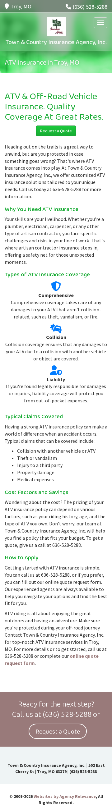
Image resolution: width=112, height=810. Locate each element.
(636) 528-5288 (90, 6)
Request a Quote (56, 131)
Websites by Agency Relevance (65, 796)
